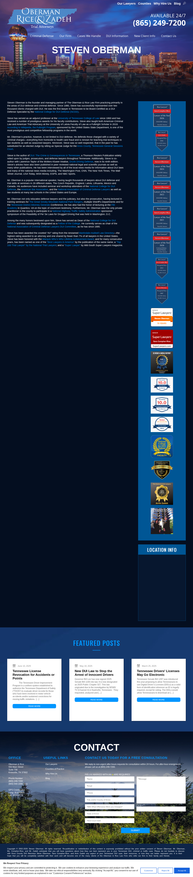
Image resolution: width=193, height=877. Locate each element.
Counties (144, 3)
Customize (148, 871)
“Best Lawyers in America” (60, 242)
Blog (177, 3)
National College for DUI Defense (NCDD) (57, 112)
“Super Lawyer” (72, 245)
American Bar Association (34, 189)
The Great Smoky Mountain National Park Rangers (56, 202)
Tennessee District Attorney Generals (30, 205)
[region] (96, 868)
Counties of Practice (54, 769)
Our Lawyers (126, 3)
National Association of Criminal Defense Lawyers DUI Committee (41, 226)
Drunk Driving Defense (81, 161)
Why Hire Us (162, 3)
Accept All (182, 871)
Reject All (165, 871)
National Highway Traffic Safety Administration (76, 211)
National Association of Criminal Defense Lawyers (84, 189)
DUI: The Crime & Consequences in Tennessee (55, 155)
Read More (34, 706)
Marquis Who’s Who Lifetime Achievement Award (68, 239)
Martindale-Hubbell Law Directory (96, 233)
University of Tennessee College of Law (78, 118)
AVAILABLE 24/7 (159, 19)
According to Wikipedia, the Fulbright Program (31, 127)
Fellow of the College (69, 223)
